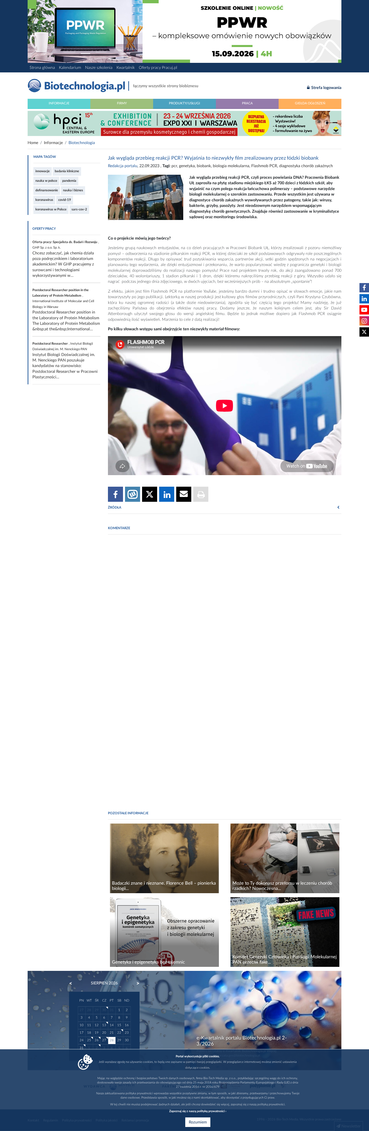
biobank (204, 166)
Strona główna (42, 68)
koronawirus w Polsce (51, 209)
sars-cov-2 (79, 209)
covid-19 (64, 199)
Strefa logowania (325, 88)
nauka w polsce (46, 180)
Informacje (59, 103)
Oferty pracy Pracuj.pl (158, 68)
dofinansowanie (46, 190)
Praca (247, 103)
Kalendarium (70, 68)
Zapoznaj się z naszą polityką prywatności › (197, 1111)
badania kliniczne (67, 171)
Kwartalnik (125, 68)
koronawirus (44, 199)
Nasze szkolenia (98, 68)
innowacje (42, 171)
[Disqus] (224, 607)
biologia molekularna (231, 166)
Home (33, 143)
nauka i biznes (73, 190)
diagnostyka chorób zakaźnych (306, 166)
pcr (174, 166)
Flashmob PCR (264, 166)
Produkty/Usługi (184, 103)
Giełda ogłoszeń (310, 103)
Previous (73, 983)
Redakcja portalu (122, 166)
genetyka (187, 166)
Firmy (122, 103)
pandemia (69, 180)
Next (136, 983)
